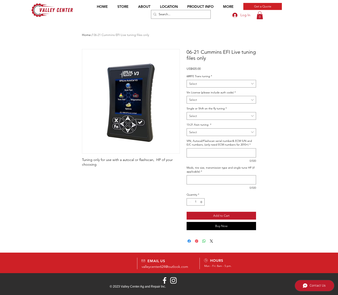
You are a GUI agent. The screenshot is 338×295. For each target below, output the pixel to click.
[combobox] (221, 84)
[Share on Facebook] (189, 241)
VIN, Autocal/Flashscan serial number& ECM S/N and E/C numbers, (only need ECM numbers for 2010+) (219, 143)
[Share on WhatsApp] (204, 241)
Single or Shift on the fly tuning (207, 108)
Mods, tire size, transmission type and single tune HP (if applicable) (220, 169)
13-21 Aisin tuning (199, 124)
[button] (200, 6)
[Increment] (201, 201)
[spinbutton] (195, 201)
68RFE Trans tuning (199, 76)
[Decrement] (189, 201)
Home (86, 35)
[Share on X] (211, 241)
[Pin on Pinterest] (196, 241)
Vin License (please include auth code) (211, 92)
